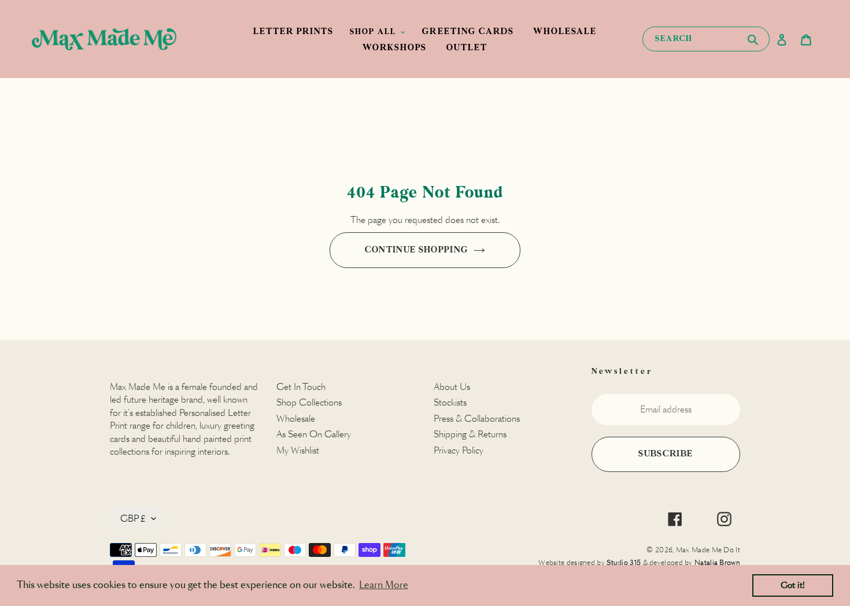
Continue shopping (416, 249)
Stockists (450, 402)
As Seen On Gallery (313, 434)
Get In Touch (301, 387)
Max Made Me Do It (708, 550)
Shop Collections (309, 402)
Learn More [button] (383, 585)
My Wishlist (297, 450)
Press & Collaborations (477, 418)
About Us (452, 387)
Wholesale (295, 418)
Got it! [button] (793, 585)
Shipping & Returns (470, 434)
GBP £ (133, 518)
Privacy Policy (458, 450)
